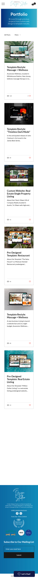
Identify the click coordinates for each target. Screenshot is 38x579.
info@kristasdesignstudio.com (19, 510)
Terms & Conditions (22, 516)
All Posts (7, 35)
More (16, 35)
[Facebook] (17, 513)
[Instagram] (21, 513)
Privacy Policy (14, 516)
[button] (34, 4)
